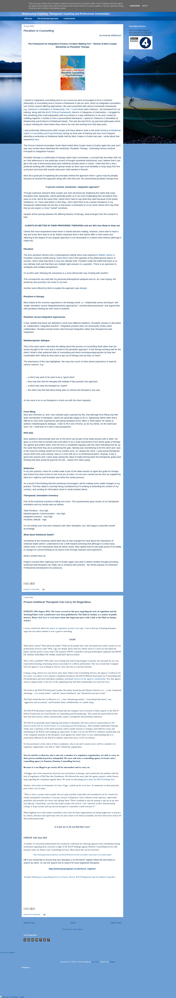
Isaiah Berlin (62, 258)
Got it (145, 6)
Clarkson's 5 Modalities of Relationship (46, 109)
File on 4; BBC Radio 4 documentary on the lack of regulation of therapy (140, 32)
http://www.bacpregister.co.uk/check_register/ (72, 869)
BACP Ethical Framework (58, 112)
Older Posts (116, 923)
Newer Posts (29, 923)
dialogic (83, 288)
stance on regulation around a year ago (66, 628)
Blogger (112, 962)
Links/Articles (69, 19)
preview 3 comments (31, 589)
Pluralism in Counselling (39, 30)
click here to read (46, 617)
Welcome (28, 19)
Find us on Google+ (7, 952)
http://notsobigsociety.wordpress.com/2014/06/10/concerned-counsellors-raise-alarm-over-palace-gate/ (72, 855)
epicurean (95, 962)
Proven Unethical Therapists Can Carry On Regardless (57, 602)
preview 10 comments (32, 914)
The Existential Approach (47, 19)
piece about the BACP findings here (99, 779)
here (37, 139)
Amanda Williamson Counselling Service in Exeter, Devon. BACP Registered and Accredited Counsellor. (70, 877)
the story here (85, 785)
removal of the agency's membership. (90, 679)
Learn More (135, 6)
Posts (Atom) (78, 929)
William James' (106, 255)
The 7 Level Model (75, 109)
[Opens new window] (72, 91)
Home (73, 923)
